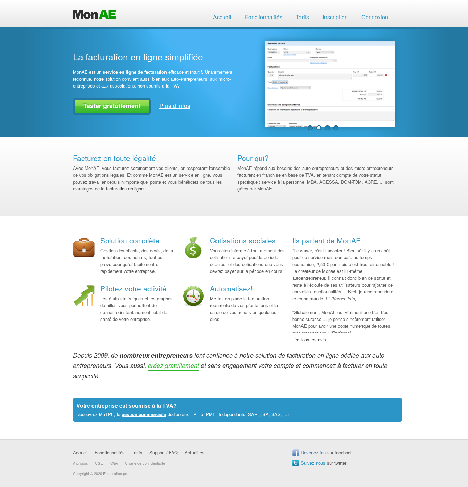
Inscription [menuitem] (335, 17)
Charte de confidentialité (145, 463)
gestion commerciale (144, 414)
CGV (114, 463)
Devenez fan (313, 452)
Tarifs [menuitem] (302, 17)
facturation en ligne (125, 188)
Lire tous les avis (309, 339)
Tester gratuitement (111, 105)
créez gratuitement (173, 365)
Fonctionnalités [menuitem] (263, 17)
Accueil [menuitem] (222, 17)
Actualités (195, 452)
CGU (99, 463)
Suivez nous (313, 463)
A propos (80, 463)
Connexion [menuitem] (374, 17)
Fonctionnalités (110, 452)
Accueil (80, 452)
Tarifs (137, 452)
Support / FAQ (163, 452)
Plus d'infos (174, 105)
